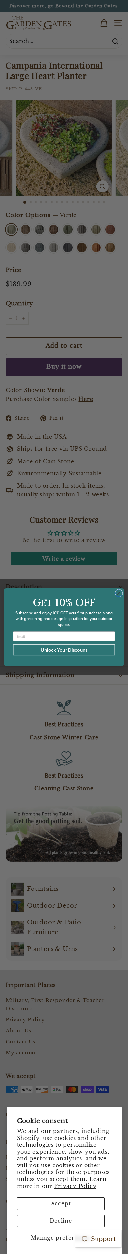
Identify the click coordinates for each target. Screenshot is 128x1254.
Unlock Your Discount (64, 649)
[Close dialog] (119, 592)
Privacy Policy (75, 1186)
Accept (61, 1203)
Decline (61, 1220)
